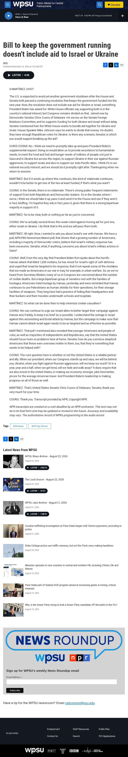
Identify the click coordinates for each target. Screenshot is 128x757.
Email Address (14, 677)
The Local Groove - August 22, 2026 (44, 479)
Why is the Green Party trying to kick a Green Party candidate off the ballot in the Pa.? (71, 604)
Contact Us (52, 736)
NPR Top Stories (40, 426)
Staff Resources (81, 729)
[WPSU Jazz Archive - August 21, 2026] (13, 508)
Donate (115, 4)
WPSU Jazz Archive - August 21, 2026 (46, 502)
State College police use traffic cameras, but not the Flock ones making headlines (69, 545)
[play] (8, 16)
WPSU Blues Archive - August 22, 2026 (46, 456)
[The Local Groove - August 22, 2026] (13, 484)
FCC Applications (107, 736)
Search (76, 736)
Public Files (104, 729)
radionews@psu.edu (80, 703)
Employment (53, 729)
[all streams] (123, 15)
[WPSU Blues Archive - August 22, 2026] (13, 461)
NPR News (18, 426)
